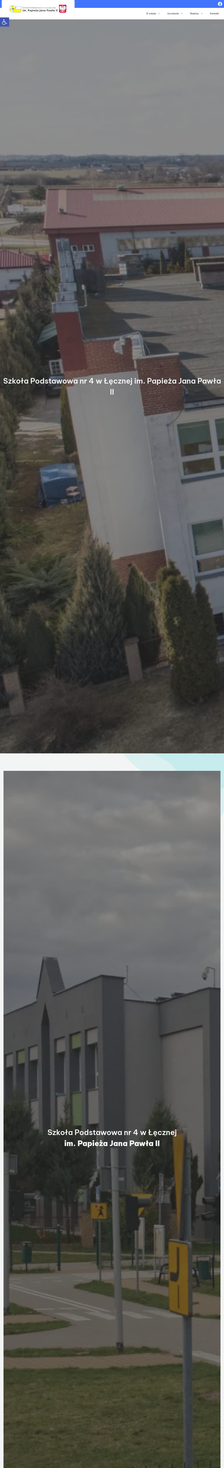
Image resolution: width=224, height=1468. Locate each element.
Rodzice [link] (194, 13)
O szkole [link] (151, 13)
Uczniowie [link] (173, 13)
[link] (4, 22)
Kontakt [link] (214, 13)
